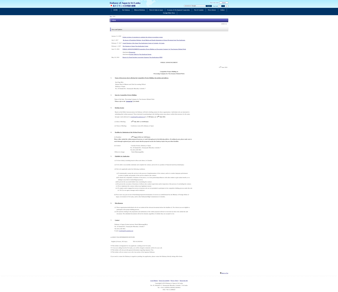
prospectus (129, 101)
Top (111, 16)
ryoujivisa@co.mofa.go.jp (138, 117)
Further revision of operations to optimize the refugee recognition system (143, 37)
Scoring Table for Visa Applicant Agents (140, 54)
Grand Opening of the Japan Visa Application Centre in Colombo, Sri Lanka (143, 43)
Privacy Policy (175, 280)
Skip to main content (214, 2)
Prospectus (132, 52)
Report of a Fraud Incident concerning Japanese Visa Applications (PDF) (142, 57)
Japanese (224, 2)
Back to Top (225, 273)
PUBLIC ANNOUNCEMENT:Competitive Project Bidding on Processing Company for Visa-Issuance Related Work (154, 49)
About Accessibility (164, 280)
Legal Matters (154, 280)
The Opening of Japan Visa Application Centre (135, 46)
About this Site (184, 280)
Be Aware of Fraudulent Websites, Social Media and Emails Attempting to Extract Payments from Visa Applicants (154, 40)
